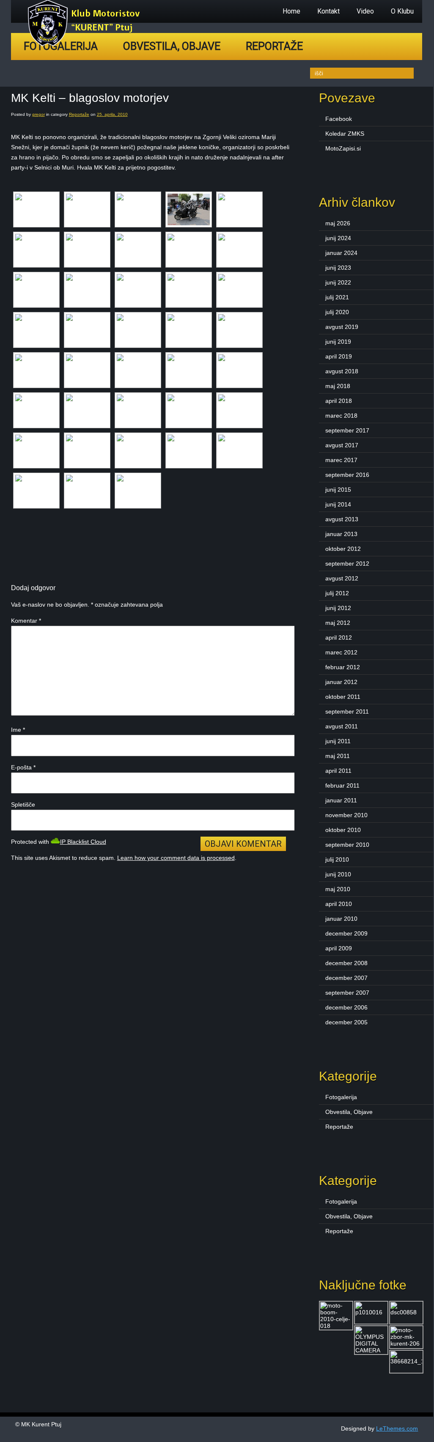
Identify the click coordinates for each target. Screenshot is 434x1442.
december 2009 (346, 933)
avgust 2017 (341, 445)
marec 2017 (341, 460)
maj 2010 (337, 889)
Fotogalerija (341, 1097)
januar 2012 (341, 682)
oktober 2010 (343, 829)
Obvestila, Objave (171, 46)
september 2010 (347, 844)
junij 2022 (338, 282)
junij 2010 (338, 874)
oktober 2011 (342, 696)
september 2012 (347, 563)
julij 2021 (337, 297)
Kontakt (328, 11)
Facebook (338, 118)
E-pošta (23, 767)
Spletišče (23, 804)
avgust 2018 (341, 371)
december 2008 (346, 963)
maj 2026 (337, 223)
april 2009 (338, 948)
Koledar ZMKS (344, 133)
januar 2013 (341, 534)
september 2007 (347, 992)
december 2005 (346, 1022)
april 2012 (338, 637)
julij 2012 (337, 593)
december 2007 (346, 977)
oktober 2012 (343, 548)
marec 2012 (341, 652)
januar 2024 (341, 252)
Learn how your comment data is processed (176, 857)
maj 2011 (337, 755)
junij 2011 (338, 741)
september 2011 (347, 711)
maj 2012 (337, 622)
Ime (18, 729)
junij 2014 (338, 504)
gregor (38, 114)
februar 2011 (342, 785)
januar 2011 (341, 800)
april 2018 (338, 400)
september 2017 (347, 430)
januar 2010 (341, 918)
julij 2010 (337, 859)
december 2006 (346, 1007)
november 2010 (346, 815)
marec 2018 (341, 415)
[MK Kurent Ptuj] (86, 44)
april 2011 (338, 770)
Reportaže (274, 46)
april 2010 (338, 903)
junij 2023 (338, 267)
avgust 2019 (341, 326)
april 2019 (338, 356)
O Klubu (402, 11)
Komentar (26, 620)
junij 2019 (338, 341)
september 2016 (347, 474)
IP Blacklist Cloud (83, 841)
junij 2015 (338, 489)
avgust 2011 (341, 726)
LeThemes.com (397, 1428)
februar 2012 (342, 667)
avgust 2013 (341, 519)
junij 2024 (338, 238)
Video (365, 11)
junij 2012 (338, 608)
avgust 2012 (341, 578)
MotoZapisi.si (343, 148)
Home (291, 11)
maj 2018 (337, 386)
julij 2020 (337, 312)
